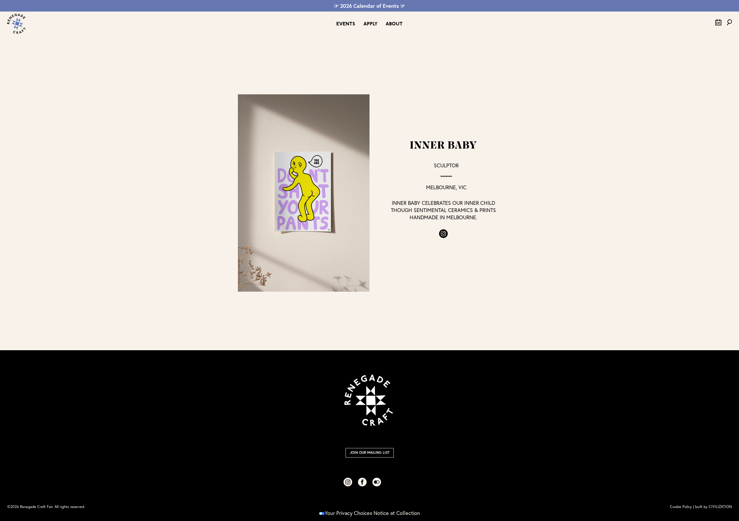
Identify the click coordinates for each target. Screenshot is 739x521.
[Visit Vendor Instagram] (443, 233)
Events (345, 24)
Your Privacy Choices (348, 512)
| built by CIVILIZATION (712, 506)
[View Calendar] (718, 23)
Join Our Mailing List (369, 452)
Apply (370, 24)
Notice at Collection (397, 512)
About (394, 24)
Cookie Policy (681, 506)
